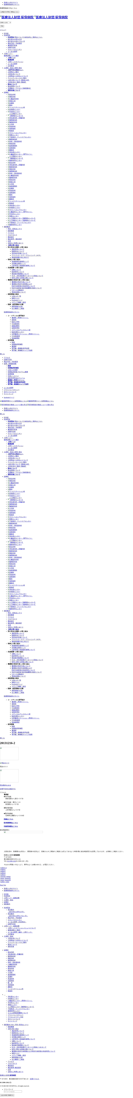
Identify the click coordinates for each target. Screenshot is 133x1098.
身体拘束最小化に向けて (20, 257)
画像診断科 (15, 326)
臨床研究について (18, 272)
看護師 (14, 346)
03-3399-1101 (11, 861)
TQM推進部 (16, 336)
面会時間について (14, 86)
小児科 (11, 124)
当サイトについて (10, 392)
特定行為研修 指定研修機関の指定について (27, 288)
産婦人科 (12, 101)
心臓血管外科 (14, 99)
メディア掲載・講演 (19, 302)
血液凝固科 (13, 146)
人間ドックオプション (15, 62)
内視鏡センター (14, 109)
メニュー (3, 30)
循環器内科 (13, 120)
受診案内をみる (5, 785)
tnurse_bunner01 (5, 878)
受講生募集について (19, 292)
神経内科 (12, 96)
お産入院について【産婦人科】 (19, 80)
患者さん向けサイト (11, 408)
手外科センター (14, 111)
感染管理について (18, 249)
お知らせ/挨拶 (13, 370)
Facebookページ (17, 300)
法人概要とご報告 (18, 308)
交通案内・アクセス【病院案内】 (19, 88)
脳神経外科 (13, 122)
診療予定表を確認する (8, 789)
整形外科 (12, 143)
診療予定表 (12, 47)
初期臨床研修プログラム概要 (18, 372)
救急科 (11, 131)
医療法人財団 (8, 1075)
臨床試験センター (18, 332)
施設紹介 (11, 237)
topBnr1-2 (3, 868)
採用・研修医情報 (10, 364)
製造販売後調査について (20, 274)
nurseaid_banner (5, 876)
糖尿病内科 (13, 139)
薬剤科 (14, 320)
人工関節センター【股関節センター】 (22, 220)
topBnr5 (2, 875)
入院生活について (14, 74)
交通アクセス (34, 1079)
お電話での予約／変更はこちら (9, 12)
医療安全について (18, 251)
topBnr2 (2, 869)
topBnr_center (4, 882)
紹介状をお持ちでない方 (16, 41)
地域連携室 (15, 338)
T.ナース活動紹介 (18, 290)
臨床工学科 (15, 322)
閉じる (2, 354)
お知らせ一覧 (16, 296)
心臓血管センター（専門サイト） (21, 154)
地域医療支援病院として (20, 261)
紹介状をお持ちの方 (15, 39)
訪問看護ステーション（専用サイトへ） (26, 334)
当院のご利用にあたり (15, 243)
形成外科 (12, 126)
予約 (2, 26)
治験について (16, 269)
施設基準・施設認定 (15, 239)
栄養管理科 (15, 328)
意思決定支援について (19, 253)
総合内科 (12, 94)
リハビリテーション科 (17, 107)
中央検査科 (15, 324)
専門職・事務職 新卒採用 (20, 348)
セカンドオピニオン (15, 49)
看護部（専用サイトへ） (20, 318)
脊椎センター (14, 135)
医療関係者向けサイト (11, 312)
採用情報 (11, 374)
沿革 (9, 241)
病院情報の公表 (17, 306)
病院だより (15, 298)
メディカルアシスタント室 (21, 330)
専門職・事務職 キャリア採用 (22, 350)
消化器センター (14, 152)
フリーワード (8, 1089)
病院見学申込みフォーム (16, 378)
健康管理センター (15, 160)
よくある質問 (12, 51)
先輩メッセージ (13, 376)
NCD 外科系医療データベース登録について (27, 276)
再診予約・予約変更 (15, 43)
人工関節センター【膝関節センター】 (22, 218)
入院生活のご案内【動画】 (17, 82)
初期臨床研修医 (17, 344)
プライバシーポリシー (11, 390)
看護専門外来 (12, 45)
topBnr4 (2, 873)
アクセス (11, 233)
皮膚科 (11, 103)
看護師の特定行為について (21, 282)
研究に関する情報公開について (22, 278)
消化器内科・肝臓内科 (17, 118)
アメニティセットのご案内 (17, 78)
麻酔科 (11, 150)
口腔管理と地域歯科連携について (23, 265)
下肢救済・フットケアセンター (20, 137)
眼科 (10, 105)
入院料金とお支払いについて (18, 76)
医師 (13, 342)
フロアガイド (12, 235)
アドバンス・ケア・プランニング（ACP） (26, 255)
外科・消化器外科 (15, 141)
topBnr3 (2, 871)
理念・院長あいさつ (15, 229)
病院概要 (11, 231)
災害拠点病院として (19, 263)
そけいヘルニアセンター (17, 133)
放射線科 (12, 128)
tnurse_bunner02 (5, 880)
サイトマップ (8, 394)
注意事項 (11, 66)
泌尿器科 (12, 148)
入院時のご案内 (13, 72)
